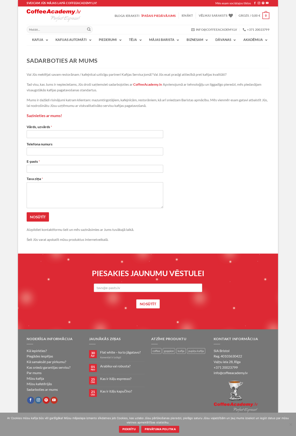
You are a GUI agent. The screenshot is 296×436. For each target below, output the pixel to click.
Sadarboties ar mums (42, 389)
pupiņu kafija (196, 351)
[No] (290, 425)
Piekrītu (129, 429)
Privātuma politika (160, 429)
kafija (181, 351)
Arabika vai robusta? (115, 366)
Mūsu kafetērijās (39, 384)
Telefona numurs (39, 144)
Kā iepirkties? (37, 351)
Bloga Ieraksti (127, 16)
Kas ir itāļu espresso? (115, 378)
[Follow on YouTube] (267, 3)
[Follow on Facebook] (255, 3)
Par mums (34, 373)
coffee (156, 351)
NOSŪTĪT (38, 217)
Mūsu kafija (35, 378)
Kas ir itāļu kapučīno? (116, 391)
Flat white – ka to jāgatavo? (120, 352)
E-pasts (33, 161)
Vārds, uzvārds (39, 127)
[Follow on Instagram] (259, 3)
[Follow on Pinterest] (263, 3)
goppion (169, 351)
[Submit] (89, 29)
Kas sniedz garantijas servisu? (48, 367)
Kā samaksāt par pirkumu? (46, 362)
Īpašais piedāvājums (158, 16)
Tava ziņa (35, 179)
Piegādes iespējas (40, 356)
